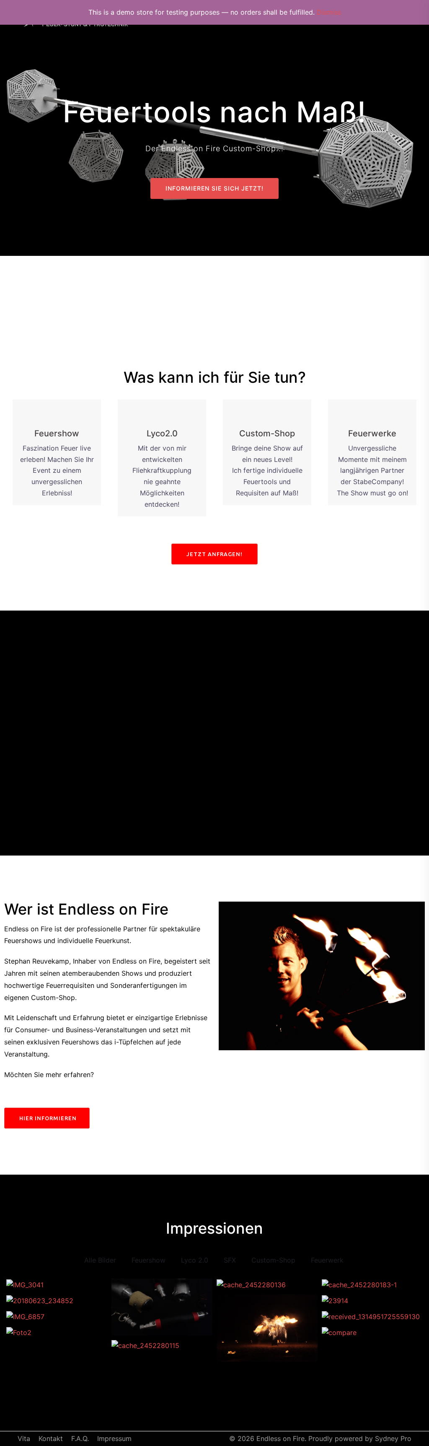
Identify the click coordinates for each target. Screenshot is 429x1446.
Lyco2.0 (162, 433)
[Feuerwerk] (56, 1316)
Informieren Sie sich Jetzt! (214, 188)
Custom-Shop (267, 433)
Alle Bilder (100, 1260)
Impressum (114, 1438)
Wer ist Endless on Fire (86, 909)
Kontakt (51, 1438)
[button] (214, 554)
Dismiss (329, 12)
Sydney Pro (393, 1438)
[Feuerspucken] (161, 1345)
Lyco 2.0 (194, 1260)
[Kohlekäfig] (372, 1332)
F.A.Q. (80, 1438)
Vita (24, 1438)
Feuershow (56, 433)
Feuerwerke (372, 433)
